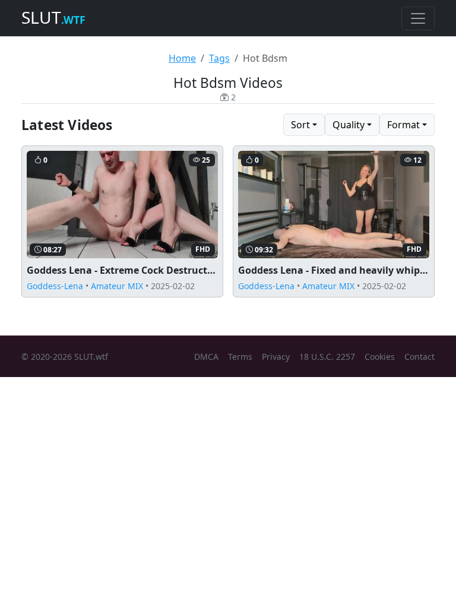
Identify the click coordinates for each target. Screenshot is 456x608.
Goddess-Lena (55, 286)
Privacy (276, 356)
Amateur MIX (117, 286)
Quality (348, 124)
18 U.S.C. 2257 (327, 356)
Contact (419, 356)
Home (182, 58)
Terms (240, 356)
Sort (300, 124)
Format (403, 124)
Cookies (380, 356)
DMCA (206, 356)
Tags (219, 58)
